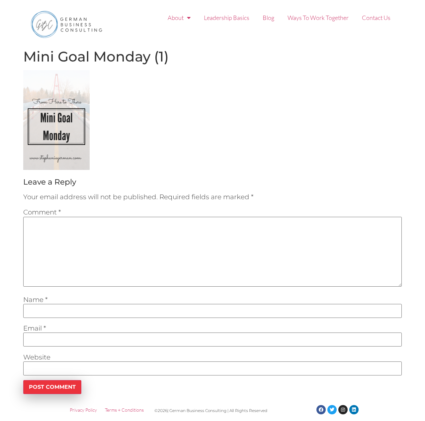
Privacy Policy (83, 410)
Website (36, 357)
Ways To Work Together (318, 17)
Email (34, 328)
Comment (42, 212)
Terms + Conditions (124, 410)
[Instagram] (343, 409)
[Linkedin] (354, 409)
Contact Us (376, 17)
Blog (268, 17)
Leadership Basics (226, 17)
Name (35, 299)
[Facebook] (321, 409)
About (176, 17)
